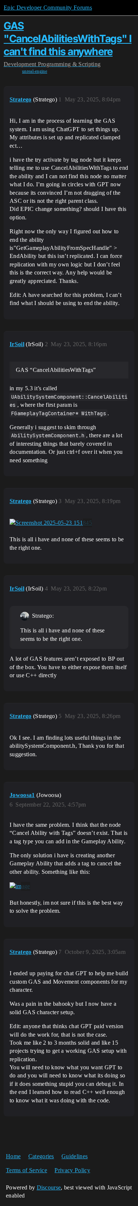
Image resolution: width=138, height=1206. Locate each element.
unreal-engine (34, 71)
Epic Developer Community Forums (48, 7)
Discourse (49, 1187)
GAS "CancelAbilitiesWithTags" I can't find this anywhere (68, 38)
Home (13, 1156)
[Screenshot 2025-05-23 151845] (51, 522)
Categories (41, 1156)
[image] (20, 886)
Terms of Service (26, 1170)
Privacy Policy (72, 1170)
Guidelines (74, 1156)
